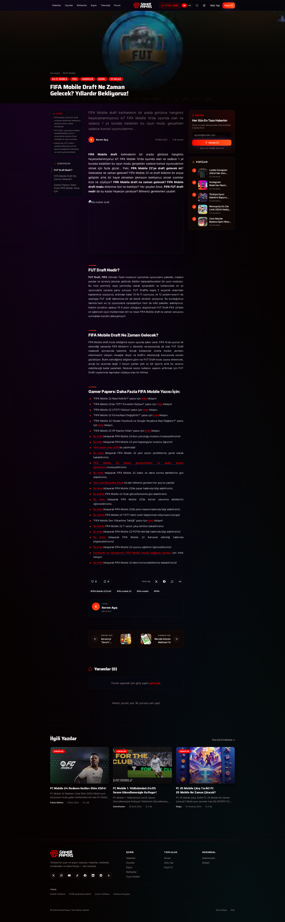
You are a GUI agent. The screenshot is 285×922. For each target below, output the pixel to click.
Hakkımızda (208, 858)
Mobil (101, 79)
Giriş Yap (215, 5)
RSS (233, 910)
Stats (171, 5)
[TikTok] (77, 875)
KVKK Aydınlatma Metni (80, 894)
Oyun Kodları (133, 876)
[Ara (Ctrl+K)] (197, 5)
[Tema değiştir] (204, 5)
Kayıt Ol (228, 5)
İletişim (206, 862)
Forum (117, 5)
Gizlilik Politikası (57, 894)
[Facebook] (85, 875)
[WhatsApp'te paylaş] (172, 581)
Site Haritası (221, 910)
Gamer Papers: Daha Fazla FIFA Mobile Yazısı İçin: (66, 188)
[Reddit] (101, 875)
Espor (94, 5)
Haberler (56, 5)
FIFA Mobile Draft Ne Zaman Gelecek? (65, 177)
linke (145, 398)
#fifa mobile (142, 591)
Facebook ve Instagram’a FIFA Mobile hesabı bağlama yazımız (132, 552)
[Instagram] (61, 875)
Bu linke (98, 436)
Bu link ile (99, 494)
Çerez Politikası (102, 894)
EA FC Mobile (69, 73)
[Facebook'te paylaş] (164, 581)
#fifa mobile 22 (124, 591)
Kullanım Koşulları (121, 894)
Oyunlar (69, 5)
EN (190, 5)
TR (184, 5)
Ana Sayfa (55, 73)
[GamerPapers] (142, 5)
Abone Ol (213, 142)
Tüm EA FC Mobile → (223, 739)
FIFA (74, 79)
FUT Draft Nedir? (63, 170)
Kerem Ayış (109, 607)
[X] (53, 875)
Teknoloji (105, 5)
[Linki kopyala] (180, 581)
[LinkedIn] (93, 875)
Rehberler (82, 5)
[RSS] (109, 875)
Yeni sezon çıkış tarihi (106, 447)
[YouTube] (69, 875)
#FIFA (156, 591)
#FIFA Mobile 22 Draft (101, 591)
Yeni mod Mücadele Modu (108, 482)
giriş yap (154, 683)
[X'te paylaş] (156, 581)
